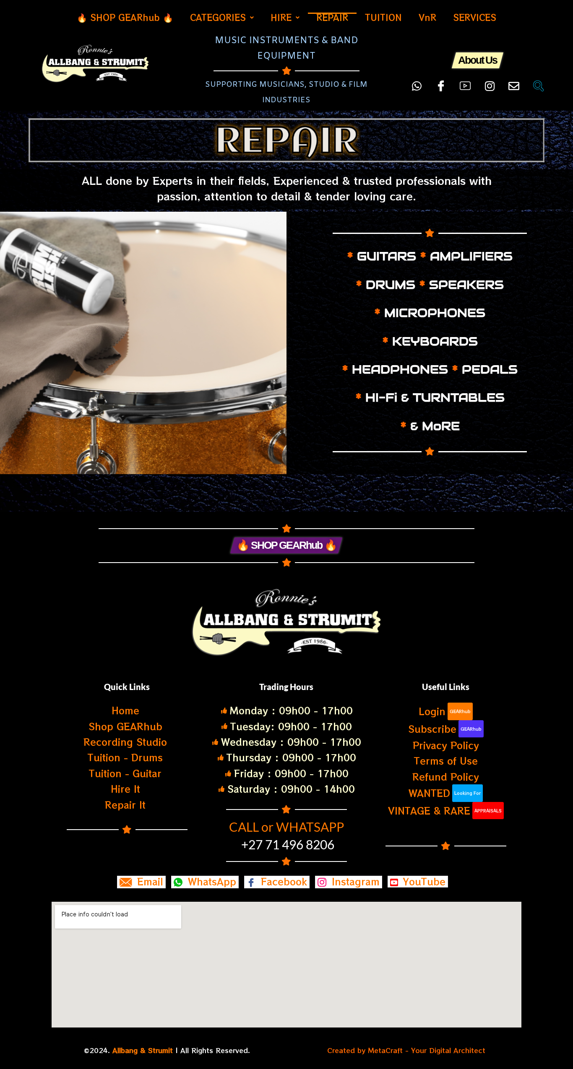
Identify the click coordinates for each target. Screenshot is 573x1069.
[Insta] (489, 82)
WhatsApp (210, 882)
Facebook (282, 882)
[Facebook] (441, 82)
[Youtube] (465, 82)
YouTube (422, 881)
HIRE (281, 18)
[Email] (514, 82)
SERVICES (474, 18)
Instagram (354, 882)
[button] (222, 18)
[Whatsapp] (416, 82)
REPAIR (332, 18)
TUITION (383, 18)
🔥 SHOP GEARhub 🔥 (125, 18)
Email (148, 882)
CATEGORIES (218, 18)
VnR (427, 18)
